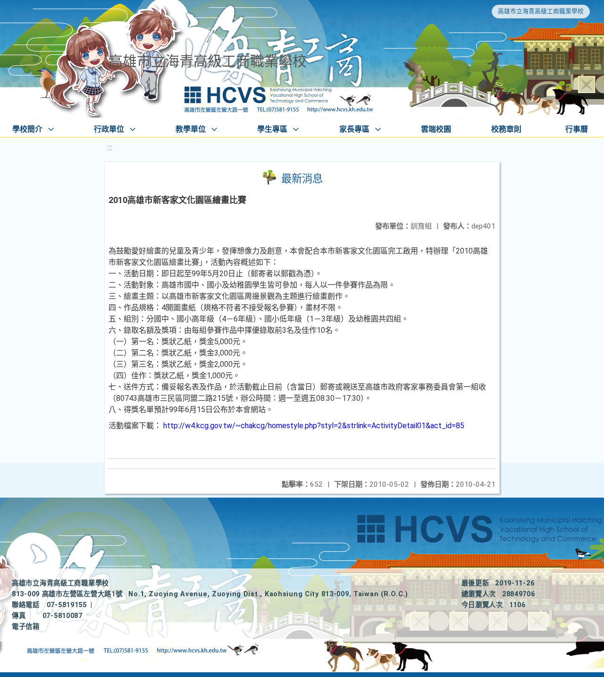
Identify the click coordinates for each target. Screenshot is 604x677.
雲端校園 (436, 129)
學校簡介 (27, 129)
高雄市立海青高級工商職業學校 (541, 11)
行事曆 (576, 129)
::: (110, 147)
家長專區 (354, 129)
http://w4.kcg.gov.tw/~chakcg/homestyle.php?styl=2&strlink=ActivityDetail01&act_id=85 (313, 425)
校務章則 (506, 129)
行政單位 (109, 129)
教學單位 (191, 129)
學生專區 (272, 129)
